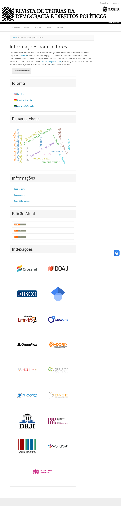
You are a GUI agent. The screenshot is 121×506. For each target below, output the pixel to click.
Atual (26, 27)
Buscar (60, 27)
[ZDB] (42, 472)
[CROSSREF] (27, 269)
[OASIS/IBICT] (58, 370)
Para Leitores (20, 189)
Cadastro (104, 3)
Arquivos (37, 27)
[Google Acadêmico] (58, 294)
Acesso (116, 3)
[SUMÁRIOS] (27, 396)
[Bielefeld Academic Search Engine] (58, 396)
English (20, 94)
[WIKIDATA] (27, 446)
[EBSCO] (27, 294)
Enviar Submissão (22, 71)
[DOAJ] (58, 269)
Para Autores (19, 195)
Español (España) (24, 100)
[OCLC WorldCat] (58, 446)
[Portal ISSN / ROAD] (58, 421)
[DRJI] (27, 421)
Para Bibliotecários (22, 201)
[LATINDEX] (27, 319)
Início (14, 37)
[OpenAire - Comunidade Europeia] (58, 319)
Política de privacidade (51, 61)
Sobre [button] (48, 27)
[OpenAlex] (27, 345)
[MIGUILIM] (27, 370)
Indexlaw (16, 27)
